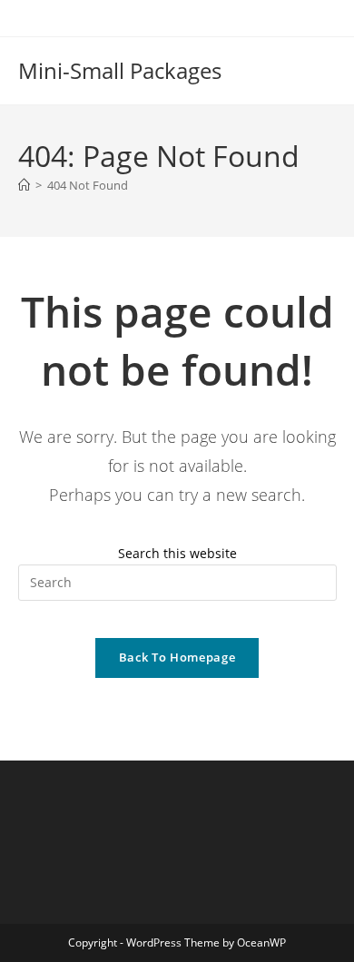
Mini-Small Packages (119, 70)
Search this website (177, 553)
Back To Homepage (177, 657)
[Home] (24, 185)
